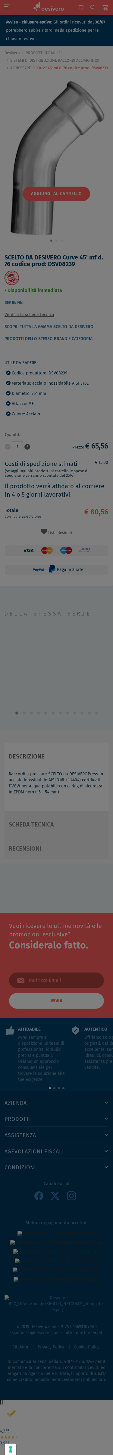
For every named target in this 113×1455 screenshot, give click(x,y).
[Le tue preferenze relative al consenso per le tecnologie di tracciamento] (10, 1449)
